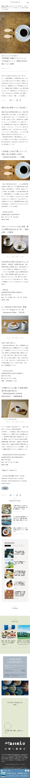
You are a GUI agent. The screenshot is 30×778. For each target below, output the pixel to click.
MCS (26, 768)
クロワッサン (17, 767)
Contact (3, 761)
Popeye (4, 768)
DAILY (7, 545)
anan (4, 767)
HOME (3, 6)
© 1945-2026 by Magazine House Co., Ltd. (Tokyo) (15, 764)
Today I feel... (7, 770)
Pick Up (15, 622)
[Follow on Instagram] (6, 749)
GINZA (22, 767)
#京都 (5, 488)
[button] (8, 257)
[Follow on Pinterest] (17, 749)
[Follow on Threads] (24, 749)
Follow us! (15, 692)
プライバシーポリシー (19, 674)
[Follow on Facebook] (9, 749)
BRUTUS (7, 767)
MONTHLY (21, 545)
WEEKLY (14, 545)
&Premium (8, 768)
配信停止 (23, 670)
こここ (23, 768)
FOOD (7, 6)
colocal (15, 768)
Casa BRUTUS (12, 767)
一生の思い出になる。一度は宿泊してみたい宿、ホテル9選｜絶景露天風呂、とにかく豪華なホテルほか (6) (17, 773)
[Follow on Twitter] (13, 749)
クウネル (25, 767)
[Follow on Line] (20, 749)
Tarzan (12, 768)
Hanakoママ (19, 768)
